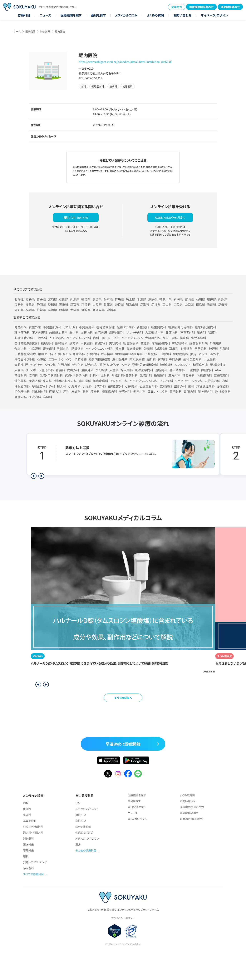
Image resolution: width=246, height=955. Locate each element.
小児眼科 (35, 348)
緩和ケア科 (45, 354)
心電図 (41, 359)
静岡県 (41, 304)
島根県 (155, 304)
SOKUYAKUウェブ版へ (170, 217)
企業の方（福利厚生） (192, 819)
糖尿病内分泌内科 (180, 327)
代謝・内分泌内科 (76, 375)
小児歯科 (210, 359)
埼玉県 (130, 299)
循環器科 (160, 375)
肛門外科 (176, 391)
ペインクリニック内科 (143, 380)
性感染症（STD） (84, 832)
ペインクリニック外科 (99, 348)
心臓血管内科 (23, 337)
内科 (225, 380)
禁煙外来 (20, 375)
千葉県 (141, 299)
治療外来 (87, 370)
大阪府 (97, 304)
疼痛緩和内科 (161, 343)
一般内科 (165, 354)
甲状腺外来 (217, 364)
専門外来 (175, 359)
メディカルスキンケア (87, 838)
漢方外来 (28, 844)
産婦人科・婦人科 (40, 380)
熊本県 (63, 309)
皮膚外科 (73, 370)
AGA (218, 370)
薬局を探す (98, 15)
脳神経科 (61, 343)
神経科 (213, 348)
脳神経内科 (205, 391)
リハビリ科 (70, 327)
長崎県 (52, 309)
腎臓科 (212, 332)
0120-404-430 (78, 217)
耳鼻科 (173, 348)
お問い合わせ (182, 15)
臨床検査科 (134, 348)
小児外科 (74, 386)
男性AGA (80, 815)
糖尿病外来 (200, 364)
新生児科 (143, 327)
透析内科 (161, 370)
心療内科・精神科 (33, 826)
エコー (52, 359)
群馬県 (119, 299)
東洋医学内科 (144, 370)
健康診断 (166, 364)
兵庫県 (108, 304)
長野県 (19, 304)
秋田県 (63, 299)
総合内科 (91, 364)
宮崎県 (86, 309)
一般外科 (41, 337)
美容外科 (125, 391)
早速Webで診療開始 (123, 744)
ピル (77, 803)
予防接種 (80, 359)
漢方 (78, 844)
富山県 (189, 299)
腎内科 (162, 359)
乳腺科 (224, 348)
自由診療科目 (84, 795)
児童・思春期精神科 (145, 364)
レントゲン (65, 359)
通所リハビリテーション (114, 364)
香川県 (211, 304)
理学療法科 (22, 332)
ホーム (17, 31)
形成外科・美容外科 (125, 375)
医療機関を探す (71, 15)
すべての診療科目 (33, 874)
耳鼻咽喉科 (221, 375)
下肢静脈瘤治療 (25, 354)
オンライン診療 (33, 795)
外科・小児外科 (100, 375)
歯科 (191, 386)
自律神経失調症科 (26, 343)
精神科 (95, 391)
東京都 (152, 299)
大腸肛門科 (152, 337)
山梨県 (222, 299)
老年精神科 (177, 370)
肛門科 (33, 375)
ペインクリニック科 (78, 337)
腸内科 (74, 332)
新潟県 (178, 299)
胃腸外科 (101, 343)
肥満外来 (77, 348)
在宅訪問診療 (105, 327)
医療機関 (30, 31)
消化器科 (20, 380)
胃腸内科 (190, 391)
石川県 (200, 299)
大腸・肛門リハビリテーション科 (35, 364)
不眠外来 (28, 850)
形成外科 (100, 386)
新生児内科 (158, 327)
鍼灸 (193, 354)
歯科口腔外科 (192, 359)
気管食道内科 (205, 386)
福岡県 (30, 309)
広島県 (178, 304)
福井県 (211, 299)
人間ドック (21, 370)
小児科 (87, 386)
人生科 (114, 370)
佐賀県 (41, 309)
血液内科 (35, 396)
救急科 (145, 343)
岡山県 (167, 304)
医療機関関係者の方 (201, 7)
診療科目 (24, 15)
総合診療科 (131, 343)
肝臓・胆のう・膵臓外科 (70, 354)
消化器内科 (22, 391)
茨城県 (97, 299)
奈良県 (119, 304)
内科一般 (99, 337)
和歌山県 (132, 304)
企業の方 (176, 7)
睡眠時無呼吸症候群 (129, 354)
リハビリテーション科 (189, 380)
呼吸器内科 (22, 386)
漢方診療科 (39, 332)
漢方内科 (174, 375)
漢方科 (74, 343)
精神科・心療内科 (65, 380)
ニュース (45, 15)
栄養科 (148, 348)
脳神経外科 (223, 391)
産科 (66, 391)
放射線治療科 (58, 332)
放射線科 (166, 386)
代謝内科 (20, 348)
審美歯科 (49, 348)
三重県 (63, 304)
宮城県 (52, 299)
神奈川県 (45, 31)
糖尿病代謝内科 (205, 327)
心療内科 (131, 386)
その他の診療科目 (85, 850)
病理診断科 (116, 332)
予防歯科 (200, 348)
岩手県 (41, 299)
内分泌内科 (212, 380)
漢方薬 (120, 348)
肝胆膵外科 (187, 332)
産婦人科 (55, 391)
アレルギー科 (119, 380)
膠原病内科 (180, 354)
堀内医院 (60, 31)
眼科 (85, 391)
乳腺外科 (146, 375)
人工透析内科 (154, 332)
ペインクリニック (132, 337)
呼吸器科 (188, 375)
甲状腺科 (87, 343)
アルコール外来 (208, 354)
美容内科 (115, 343)
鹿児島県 (98, 309)
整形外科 (180, 386)
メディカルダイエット (87, 809)
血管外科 (186, 348)
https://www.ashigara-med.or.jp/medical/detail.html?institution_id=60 (123, 62)
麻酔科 (47, 396)
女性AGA (80, 821)
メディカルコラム (126, 15)
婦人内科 (127, 370)
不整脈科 (151, 354)
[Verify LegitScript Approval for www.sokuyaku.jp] (114, 931)
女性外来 (35, 327)
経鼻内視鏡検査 (99, 359)
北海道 (19, 299)
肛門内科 (64, 364)
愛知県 (52, 304)
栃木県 (108, 299)
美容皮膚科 (100, 380)
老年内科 (139, 391)
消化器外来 (119, 359)
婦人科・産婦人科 (33, 832)
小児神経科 (198, 337)
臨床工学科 (170, 337)
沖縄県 (111, 309)
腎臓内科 (20, 396)
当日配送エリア (136, 807)
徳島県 (200, 304)
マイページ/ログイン (214, 15)
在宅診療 (101, 332)
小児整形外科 (52, 327)
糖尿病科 (47, 343)
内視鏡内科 (204, 375)
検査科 (184, 337)
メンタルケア (182, 364)
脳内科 (201, 332)
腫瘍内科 (171, 332)
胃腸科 (60, 370)
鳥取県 (144, 304)
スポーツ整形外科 (42, 370)
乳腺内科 (63, 348)
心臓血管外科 (148, 386)
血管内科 (87, 332)
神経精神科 (179, 343)
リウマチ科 (166, 380)
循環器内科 (115, 386)
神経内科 (207, 370)
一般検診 (193, 370)
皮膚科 (76, 391)
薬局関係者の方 (230, 7)
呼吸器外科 (39, 386)
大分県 (74, 309)
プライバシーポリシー (123, 918)
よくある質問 (155, 15)
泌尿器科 (223, 386)
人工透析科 (56, 337)
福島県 (86, 299)
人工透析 (113, 337)
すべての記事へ (123, 698)
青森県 (30, 299)
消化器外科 (39, 391)
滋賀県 (74, 304)
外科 (52, 386)
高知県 (19, 309)
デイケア (77, 364)
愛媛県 (222, 304)
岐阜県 (30, 304)
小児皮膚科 (86, 327)
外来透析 (216, 343)
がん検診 (107, 354)
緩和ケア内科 (126, 327)
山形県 (74, 299)
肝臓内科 (93, 354)
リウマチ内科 (134, 332)
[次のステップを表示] (41, 476)
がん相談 (101, 370)
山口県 (189, 304)
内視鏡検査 (137, 359)
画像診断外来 (198, 343)
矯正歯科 (85, 380)
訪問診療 (161, 348)
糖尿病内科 (109, 391)
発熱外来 (20, 327)
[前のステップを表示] (34, 476)
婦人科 (61, 386)
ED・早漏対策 (83, 826)
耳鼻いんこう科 (157, 391)
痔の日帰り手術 (24, 359)
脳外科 (151, 359)
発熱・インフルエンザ (35, 862)
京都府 (86, 304)
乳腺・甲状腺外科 (51, 375)
